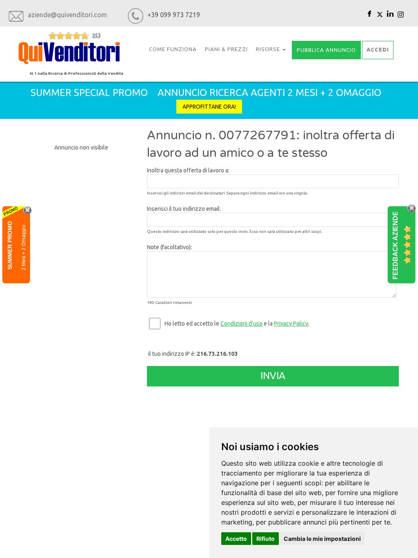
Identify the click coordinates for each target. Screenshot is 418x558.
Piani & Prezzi (226, 49)
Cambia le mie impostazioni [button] (322, 538)
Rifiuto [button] (265, 538)
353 (96, 35)
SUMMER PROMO (10, 245)
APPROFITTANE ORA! (209, 106)
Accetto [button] (236, 538)
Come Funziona (173, 49)
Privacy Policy (291, 323)
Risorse (269, 49)
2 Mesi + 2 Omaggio (23, 247)
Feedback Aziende (395, 245)
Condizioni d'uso (241, 323)
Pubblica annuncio (326, 50)
